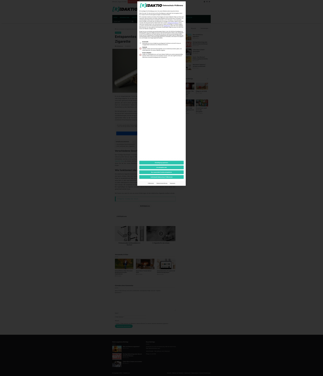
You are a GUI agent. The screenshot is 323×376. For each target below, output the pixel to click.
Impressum (172, 183)
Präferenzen (151, 183)
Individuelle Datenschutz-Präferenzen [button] (162, 177)
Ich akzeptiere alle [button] (161, 167)
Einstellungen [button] (167, 25)
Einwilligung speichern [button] (161, 162)
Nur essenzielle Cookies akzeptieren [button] (161, 172)
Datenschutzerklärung (173, 22)
